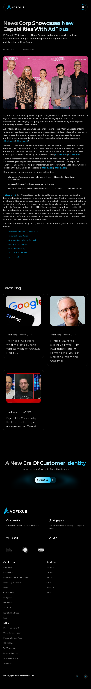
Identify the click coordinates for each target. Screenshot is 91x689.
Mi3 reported (9, 195)
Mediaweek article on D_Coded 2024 (23, 232)
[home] (14, 7)
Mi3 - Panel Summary (16, 248)
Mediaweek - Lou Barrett (18, 236)
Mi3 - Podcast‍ (13, 257)
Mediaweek (9, 141)
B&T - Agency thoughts (17, 244)
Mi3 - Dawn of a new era (17, 253)
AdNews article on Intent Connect (22, 240)
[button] (83, 7)
